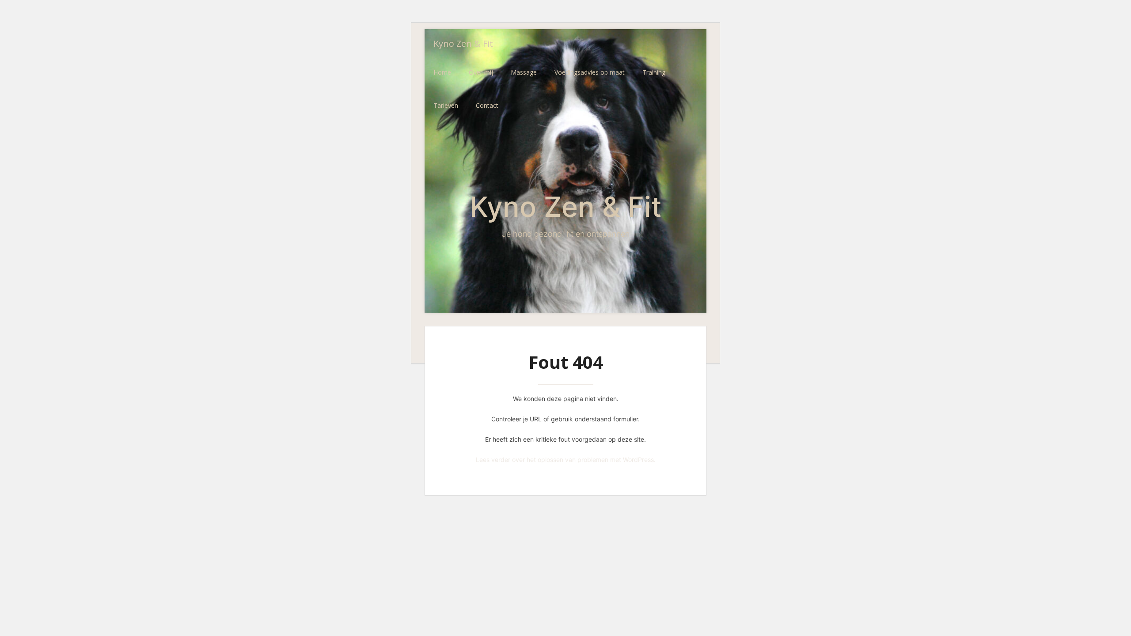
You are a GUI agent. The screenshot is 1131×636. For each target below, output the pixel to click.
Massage (524, 72)
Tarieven (445, 105)
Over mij (481, 72)
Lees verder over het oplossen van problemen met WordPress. (566, 459)
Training (653, 72)
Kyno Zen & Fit (463, 43)
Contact (487, 105)
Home (442, 72)
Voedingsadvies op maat (589, 72)
